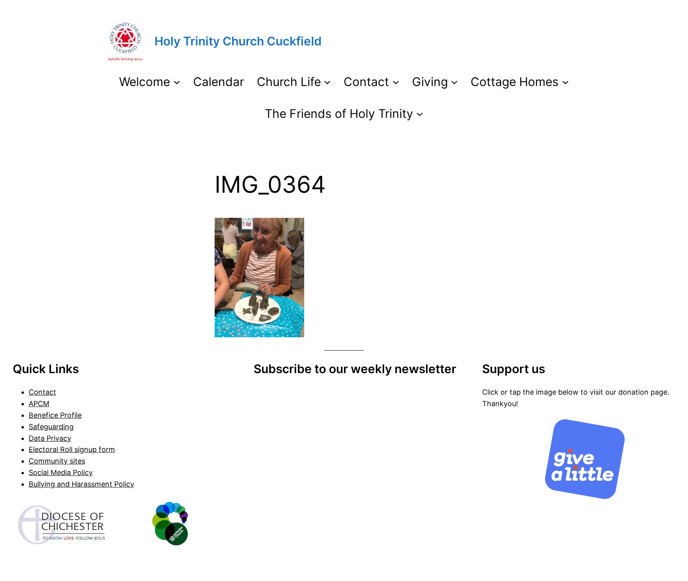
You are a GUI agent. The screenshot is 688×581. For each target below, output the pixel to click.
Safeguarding (51, 427)
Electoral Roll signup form (72, 449)
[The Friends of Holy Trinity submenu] (419, 113)
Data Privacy (50, 438)
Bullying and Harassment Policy (81, 484)
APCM (39, 403)
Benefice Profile (55, 415)
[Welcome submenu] (176, 81)
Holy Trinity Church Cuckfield (238, 41)
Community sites (57, 461)
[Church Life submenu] (327, 81)
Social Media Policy (61, 472)
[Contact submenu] (395, 81)
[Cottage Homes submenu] (565, 81)
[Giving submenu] (454, 81)
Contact (42, 392)
